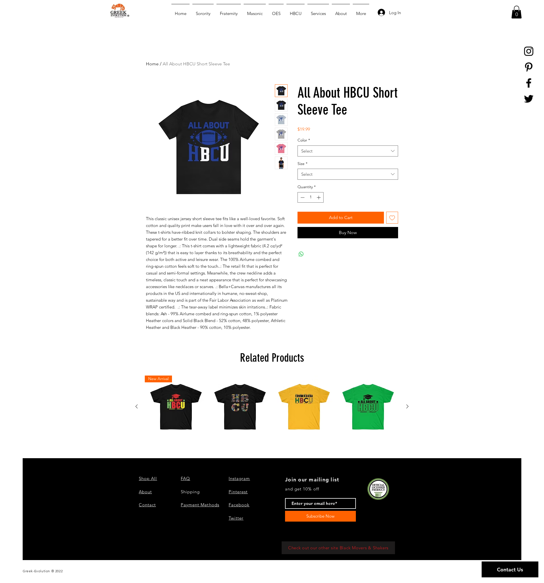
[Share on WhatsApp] (301, 254)
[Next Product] (407, 406)
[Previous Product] (136, 406)
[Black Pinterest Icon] (528, 67)
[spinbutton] (310, 197)
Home (152, 64)
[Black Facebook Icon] (528, 83)
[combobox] (348, 151)
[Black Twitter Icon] (528, 99)
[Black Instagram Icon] (528, 51)
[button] (516, 12)
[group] (272, 406)
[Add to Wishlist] (392, 218)
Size (302, 163)
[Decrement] (301, 197)
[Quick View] (240, 407)
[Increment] (319, 197)
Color (304, 140)
